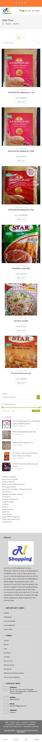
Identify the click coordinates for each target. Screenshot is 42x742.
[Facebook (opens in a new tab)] (19, 3)
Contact (7, 657)
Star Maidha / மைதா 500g (21, 268)
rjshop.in (13, 712)
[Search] (38, 397)
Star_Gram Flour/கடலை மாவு (21, 373)
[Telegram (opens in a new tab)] (25, 3)
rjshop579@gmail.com (18, 706)
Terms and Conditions (12, 677)
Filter (36, 411)
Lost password (9, 625)
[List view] (23, 37)
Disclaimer (8, 669)
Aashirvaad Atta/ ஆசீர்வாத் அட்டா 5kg (21, 210)
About (6, 645)
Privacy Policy (9, 665)
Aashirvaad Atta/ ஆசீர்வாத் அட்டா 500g (21, 151)
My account (8, 661)
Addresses (8, 617)
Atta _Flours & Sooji (21, 90)
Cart (5, 649)
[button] (32, 37)
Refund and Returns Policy (14, 673)
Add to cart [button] (21, 102)
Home (6, 640)
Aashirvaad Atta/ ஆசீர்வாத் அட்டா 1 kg (21, 92)
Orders (6, 613)
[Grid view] (18, 37)
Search (4, 394)
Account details (9, 621)
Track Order (8, 629)
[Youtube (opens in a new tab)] (22, 3)
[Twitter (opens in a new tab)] (17, 3)
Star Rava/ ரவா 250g (21, 321)
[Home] (3, 24)
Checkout (7, 653)
